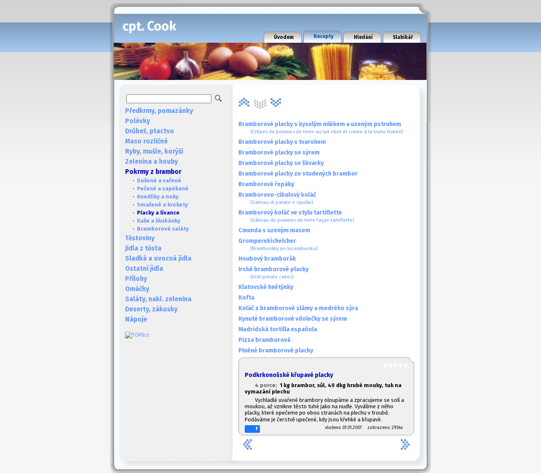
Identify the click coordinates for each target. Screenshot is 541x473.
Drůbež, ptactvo (149, 131)
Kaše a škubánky (158, 220)
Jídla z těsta (143, 248)
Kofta (246, 297)
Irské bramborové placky (273, 273)
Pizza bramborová (264, 340)
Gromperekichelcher (278, 244)
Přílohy (136, 279)
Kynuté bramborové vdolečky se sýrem (292, 318)
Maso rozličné (146, 141)
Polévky (137, 121)
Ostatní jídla (144, 268)
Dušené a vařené (159, 180)
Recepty (323, 36)
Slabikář (403, 37)
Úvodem (284, 37)
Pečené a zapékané (163, 188)
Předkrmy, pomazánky (159, 111)
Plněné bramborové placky (275, 350)
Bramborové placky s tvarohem (282, 142)
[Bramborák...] (244, 102)
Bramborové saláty (163, 229)
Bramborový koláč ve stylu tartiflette (296, 216)
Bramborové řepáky (266, 184)
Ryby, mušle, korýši (154, 151)
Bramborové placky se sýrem (279, 152)
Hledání (363, 37)
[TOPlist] (137, 335)
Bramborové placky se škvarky (281, 163)
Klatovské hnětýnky (265, 287)
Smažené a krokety (162, 204)
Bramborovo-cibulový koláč (277, 198)
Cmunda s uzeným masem (274, 230)
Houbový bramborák (267, 258)
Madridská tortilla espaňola (277, 329)
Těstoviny (140, 238)
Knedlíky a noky (158, 196)
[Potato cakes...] (276, 102)
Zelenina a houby (151, 161)
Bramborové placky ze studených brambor (298, 173)
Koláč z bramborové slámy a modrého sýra (298, 308)
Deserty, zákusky (151, 309)
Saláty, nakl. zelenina (158, 299)
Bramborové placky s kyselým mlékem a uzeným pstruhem (320, 128)
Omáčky (137, 289)
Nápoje (136, 319)
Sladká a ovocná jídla (158, 258)
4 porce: (267, 385)
